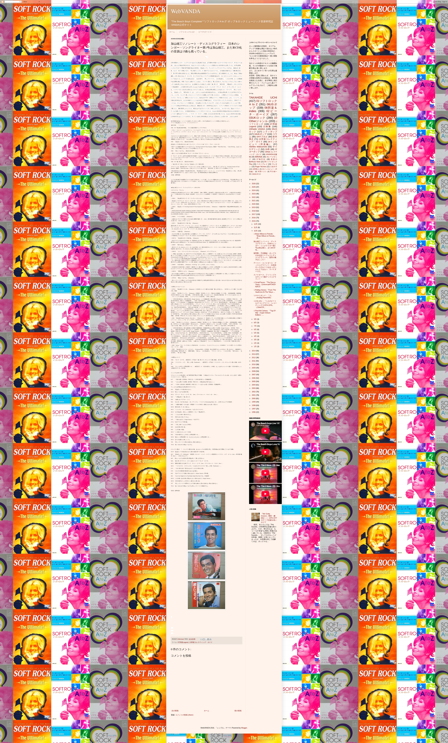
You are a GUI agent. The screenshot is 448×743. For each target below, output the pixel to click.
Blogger (244, 728)
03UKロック (257, 117)
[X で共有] (206, 639)
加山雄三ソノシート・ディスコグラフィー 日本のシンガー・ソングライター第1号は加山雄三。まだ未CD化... (265, 245)
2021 (254, 201)
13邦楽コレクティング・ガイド (200, 642)
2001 (254, 395)
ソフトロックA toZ (186, 32)
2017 (254, 214)
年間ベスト (262, 171)
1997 (254, 409)
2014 (254, 351)
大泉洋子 (273, 167)
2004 (254, 385)
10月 (256, 231)
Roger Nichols (260, 167)
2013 (254, 354)
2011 (254, 361)
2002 (254, 392)
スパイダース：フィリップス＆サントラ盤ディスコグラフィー (265, 277)
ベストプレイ (262, 164)
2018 (254, 211)
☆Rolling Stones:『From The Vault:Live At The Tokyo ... (265, 291)
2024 (254, 190)
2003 (254, 388)
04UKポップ (260, 134)
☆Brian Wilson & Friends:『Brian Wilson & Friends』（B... (265, 236)
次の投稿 (175, 711)
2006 (254, 378)
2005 (254, 381)
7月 (255, 326)
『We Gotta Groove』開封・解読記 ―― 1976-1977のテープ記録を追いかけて (269, 518)
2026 (254, 184)
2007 (254, 375)
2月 (255, 343)
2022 (254, 197)
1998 (254, 405)
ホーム (172, 32)
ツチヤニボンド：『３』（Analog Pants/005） (263, 296)
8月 (255, 323)
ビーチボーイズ (205, 32)
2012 (254, 358)
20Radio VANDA (257, 129)
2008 (254, 371)
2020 (254, 204)
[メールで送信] (201, 639)
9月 (255, 319)
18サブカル (262, 136)
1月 (255, 346)
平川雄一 (273, 171)
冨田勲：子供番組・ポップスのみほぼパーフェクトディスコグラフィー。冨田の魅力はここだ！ (265, 256)
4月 (255, 336)
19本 (267, 149)
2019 (254, 207)
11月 (256, 227)
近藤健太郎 (255, 174)
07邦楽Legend (183, 642)
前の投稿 (238, 711)
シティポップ (270, 131)
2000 (254, 398)
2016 (254, 218)
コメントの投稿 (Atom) (184, 715)
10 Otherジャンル (263, 119)
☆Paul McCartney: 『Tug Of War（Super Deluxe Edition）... (264, 313)
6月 (255, 329)
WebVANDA (185, 11)
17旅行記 (261, 159)
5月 (255, 333)
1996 (254, 412)
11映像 (267, 126)
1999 (254, 402)
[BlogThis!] (204, 639)
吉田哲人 (256, 169)
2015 (254, 221)
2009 (254, 368)
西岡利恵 (258, 157)
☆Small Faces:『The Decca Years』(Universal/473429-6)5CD (265, 284)
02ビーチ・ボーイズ (263, 112)
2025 (254, 187)
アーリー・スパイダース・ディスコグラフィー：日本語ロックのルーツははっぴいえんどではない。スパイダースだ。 (265, 267)
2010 (254, 364)
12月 (256, 224)
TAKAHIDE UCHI (263, 97)
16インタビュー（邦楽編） (263, 142)
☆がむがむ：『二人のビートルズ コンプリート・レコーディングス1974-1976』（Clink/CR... (265, 304)
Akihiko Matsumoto (258, 146)
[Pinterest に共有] (210, 639)
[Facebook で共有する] (208, 639)
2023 (254, 194)
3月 (255, 340)
